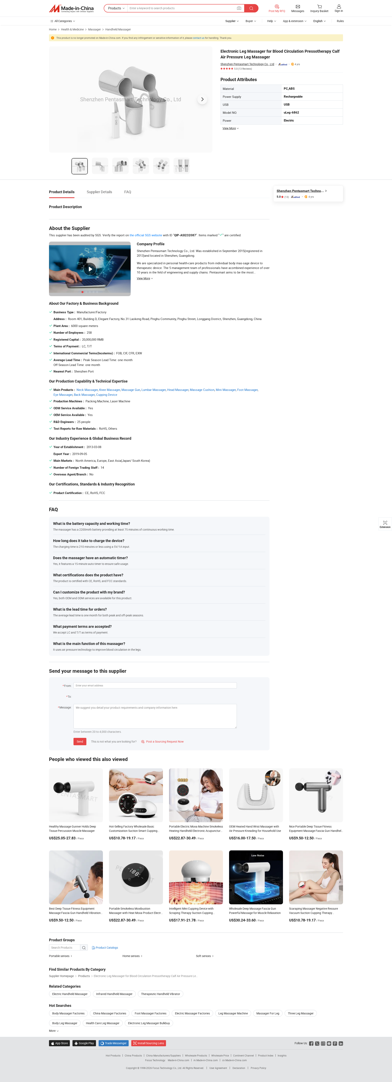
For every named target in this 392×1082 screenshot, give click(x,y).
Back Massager (84, 395)
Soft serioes (203, 956)
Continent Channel (243, 1055)
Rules (340, 21)
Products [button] (114, 8)
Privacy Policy (258, 1068)
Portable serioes (59, 956)
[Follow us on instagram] (323, 1043)
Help (270, 21)
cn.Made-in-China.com (234, 1060)
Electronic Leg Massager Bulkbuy (149, 1023)
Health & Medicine (72, 29)
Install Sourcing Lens (151, 1043)
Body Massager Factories (68, 1013)
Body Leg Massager (64, 1023)
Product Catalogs (106, 947)
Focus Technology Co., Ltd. (168, 1068)
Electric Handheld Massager (70, 994)
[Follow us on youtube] (329, 1043)
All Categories (63, 21)
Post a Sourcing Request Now (162, 741)
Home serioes (131, 956)
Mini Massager (226, 390)
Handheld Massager (118, 29)
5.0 (283, 197)
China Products (133, 1055)
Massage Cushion (202, 390)
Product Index (265, 1055)
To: (69, 696)
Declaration (239, 1068)
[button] (239, 8)
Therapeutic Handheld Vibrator (160, 994)
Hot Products (113, 1055)
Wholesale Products (196, 1055)
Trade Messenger (114, 1043)
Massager (94, 29)
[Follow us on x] (317, 1043)
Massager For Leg (267, 1013)
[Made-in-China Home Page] (71, 8)
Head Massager (177, 390)
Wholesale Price (220, 1055)
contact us (198, 37)
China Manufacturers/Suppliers (163, 1055)
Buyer (249, 21)
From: (67, 686)
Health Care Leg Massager (102, 1023)
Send (80, 741)
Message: (65, 707)
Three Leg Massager (301, 1013)
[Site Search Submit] (251, 8)
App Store (59, 1043)
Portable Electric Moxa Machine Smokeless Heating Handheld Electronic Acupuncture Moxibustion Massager (196, 830)
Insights (282, 1055)
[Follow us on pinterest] (335, 1043)
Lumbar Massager (153, 390)
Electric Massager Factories (192, 1013)
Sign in (339, 11)
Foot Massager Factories (150, 1013)
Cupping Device (106, 395)
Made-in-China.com (178, 1060)
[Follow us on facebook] (311, 1043)
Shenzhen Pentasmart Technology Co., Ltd (247, 64)
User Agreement (218, 1068)
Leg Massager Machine (233, 1013)
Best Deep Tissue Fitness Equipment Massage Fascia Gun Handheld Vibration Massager (75, 913)
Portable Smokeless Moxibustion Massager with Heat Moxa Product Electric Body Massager (136, 913)
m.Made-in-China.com (206, 1060)
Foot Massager (247, 390)
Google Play (84, 1043)
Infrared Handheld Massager (114, 994)
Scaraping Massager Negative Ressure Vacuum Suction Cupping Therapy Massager (313, 913)
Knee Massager (109, 390)
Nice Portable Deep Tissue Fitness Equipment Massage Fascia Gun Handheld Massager (316, 830)
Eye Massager (62, 395)
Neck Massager (87, 390)
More (52, 1031)
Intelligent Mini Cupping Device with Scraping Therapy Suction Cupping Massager (191, 913)
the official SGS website (146, 235)
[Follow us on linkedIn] (341, 1043)
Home (53, 29)
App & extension (293, 21)
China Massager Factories (109, 1013)
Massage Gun (130, 390)
